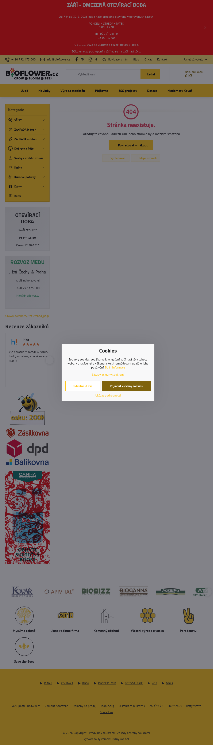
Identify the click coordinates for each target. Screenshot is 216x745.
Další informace (115, 367)
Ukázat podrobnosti (108, 395)
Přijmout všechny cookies (126, 386)
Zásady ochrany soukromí (108, 375)
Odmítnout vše (82, 386)
